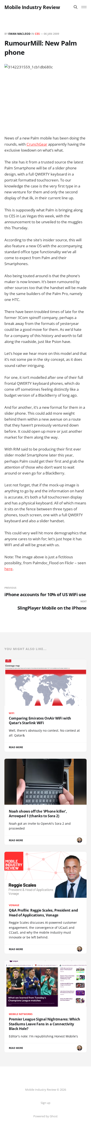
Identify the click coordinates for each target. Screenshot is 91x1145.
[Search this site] (75, 7)
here (8, 568)
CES (37, 34)
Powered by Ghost (45, 1116)
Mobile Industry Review (32, 7)
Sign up (45, 1103)
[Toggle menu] (84, 7)
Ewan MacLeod (19, 34)
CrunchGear (37, 144)
